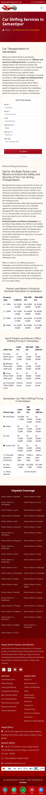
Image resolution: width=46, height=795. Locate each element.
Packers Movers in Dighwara (11, 611)
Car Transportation (9, 699)
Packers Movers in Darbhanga (11, 573)
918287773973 (22, 758)
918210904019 (10, 758)
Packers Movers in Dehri (9, 554)
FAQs (26, 691)
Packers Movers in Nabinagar (34, 567)
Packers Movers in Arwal (32, 554)
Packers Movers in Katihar (33, 546)
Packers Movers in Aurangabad (7, 503)
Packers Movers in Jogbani (10, 625)
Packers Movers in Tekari (32, 527)
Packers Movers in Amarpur (33, 579)
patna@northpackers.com (12, 2)
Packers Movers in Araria (10, 633)
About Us (28, 679)
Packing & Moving (8, 687)
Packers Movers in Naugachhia (7, 561)
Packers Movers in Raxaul (33, 533)
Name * (7, 104)
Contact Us (28, 705)
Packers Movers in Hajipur (33, 592)
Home (7, 30)
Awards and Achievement (29, 696)
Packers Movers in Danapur (33, 521)
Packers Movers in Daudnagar (34, 573)
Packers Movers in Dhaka (10, 579)
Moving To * (8, 132)
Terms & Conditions (32, 713)
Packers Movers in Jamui (9, 510)
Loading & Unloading (9, 691)
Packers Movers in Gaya (32, 497)
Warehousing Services (10, 703)
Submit (24, 151)
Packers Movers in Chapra (33, 541)
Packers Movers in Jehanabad (34, 516)
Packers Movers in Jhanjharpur (7, 547)
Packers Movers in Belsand (33, 611)
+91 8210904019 (39, 2)
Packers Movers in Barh (9, 521)
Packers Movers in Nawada (10, 497)
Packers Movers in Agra (9, 584)
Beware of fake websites (34, 721)
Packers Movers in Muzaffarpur (7, 599)
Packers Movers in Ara (9, 567)
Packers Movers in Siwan (32, 560)
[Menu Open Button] (42, 8)
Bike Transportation (9, 695)
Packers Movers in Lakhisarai (34, 606)
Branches (28, 701)
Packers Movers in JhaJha (32, 510)
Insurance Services (8, 706)
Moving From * (9, 125)
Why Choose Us (30, 683)
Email (6, 118)
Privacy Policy (29, 709)
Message (7, 138)
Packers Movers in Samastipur (7, 534)
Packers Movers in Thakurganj (30, 626)
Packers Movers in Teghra (33, 617)
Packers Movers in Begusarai (11, 541)
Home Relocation (8, 679)
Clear (24, 156)
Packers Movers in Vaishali (33, 598)
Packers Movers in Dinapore (11, 606)
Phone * (7, 111)
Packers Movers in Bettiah (10, 592)
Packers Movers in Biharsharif (7, 618)
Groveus (23, 782)
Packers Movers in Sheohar (10, 516)
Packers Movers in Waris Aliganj (32, 585)
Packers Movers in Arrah (32, 502)
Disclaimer (28, 717)
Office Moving (7, 683)
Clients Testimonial (31, 687)
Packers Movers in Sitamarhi (11, 527)
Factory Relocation (8, 710)
